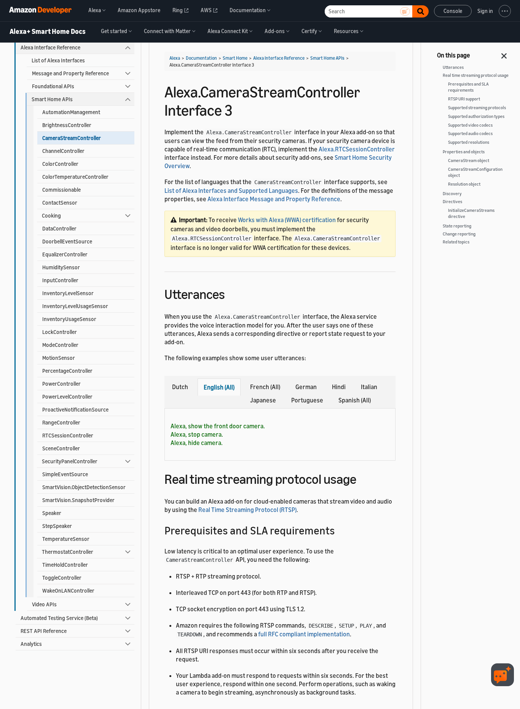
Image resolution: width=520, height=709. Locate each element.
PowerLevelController (67, 396)
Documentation (201, 58)
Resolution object (464, 184)
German (306, 387)
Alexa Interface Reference (50, 47)
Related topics (456, 242)
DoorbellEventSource (67, 241)
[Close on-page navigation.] (504, 53)
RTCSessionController (67, 435)
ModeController (60, 345)
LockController (59, 332)
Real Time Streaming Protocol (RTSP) (247, 509)
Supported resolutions (468, 142)
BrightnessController (66, 125)
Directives (452, 201)
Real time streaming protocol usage (476, 75)
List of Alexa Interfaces (58, 60)
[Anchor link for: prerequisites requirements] (340, 530)
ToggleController (61, 577)
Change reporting (459, 234)
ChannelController (63, 151)
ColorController (60, 164)
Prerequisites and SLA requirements (468, 87)
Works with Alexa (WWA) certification (287, 220)
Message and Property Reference (70, 73)
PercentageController (67, 370)
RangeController (61, 422)
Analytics (31, 644)
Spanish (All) (354, 400)
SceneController (61, 448)
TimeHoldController (65, 564)
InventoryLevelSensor (68, 293)
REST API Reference (44, 631)
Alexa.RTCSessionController (357, 149)
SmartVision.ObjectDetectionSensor (84, 487)
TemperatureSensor (65, 539)
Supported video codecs (470, 125)
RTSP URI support (464, 99)
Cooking (51, 215)
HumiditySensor (61, 267)
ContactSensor (59, 202)
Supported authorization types (476, 116)
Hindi (339, 387)
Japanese (263, 400)
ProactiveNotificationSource (75, 409)
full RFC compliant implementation (304, 634)
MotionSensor (58, 357)
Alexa (174, 58)
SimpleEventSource (65, 474)
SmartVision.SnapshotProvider (78, 500)
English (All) (219, 387)
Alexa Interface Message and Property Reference (273, 199)
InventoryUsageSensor (69, 319)
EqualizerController (65, 254)
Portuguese (307, 400)
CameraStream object (468, 160)
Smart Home (235, 58)
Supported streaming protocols (477, 107)
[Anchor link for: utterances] (231, 293)
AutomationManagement (71, 112)
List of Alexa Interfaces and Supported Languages (231, 190)
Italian (369, 387)
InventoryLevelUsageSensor (75, 306)
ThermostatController (67, 551)
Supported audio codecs (470, 133)
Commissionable (61, 189)
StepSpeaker (57, 526)
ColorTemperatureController (75, 176)
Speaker (51, 513)
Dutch (180, 387)
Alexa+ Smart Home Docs (48, 31)
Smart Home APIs (52, 99)
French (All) (265, 387)
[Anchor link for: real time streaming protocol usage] (363, 478)
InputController (60, 280)
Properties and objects (464, 151)
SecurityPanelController (69, 461)
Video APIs (44, 604)
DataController (59, 228)
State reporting (457, 226)
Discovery (452, 193)
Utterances (453, 67)
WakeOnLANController (68, 590)
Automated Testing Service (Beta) (59, 618)
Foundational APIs (53, 86)
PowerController (61, 383)
